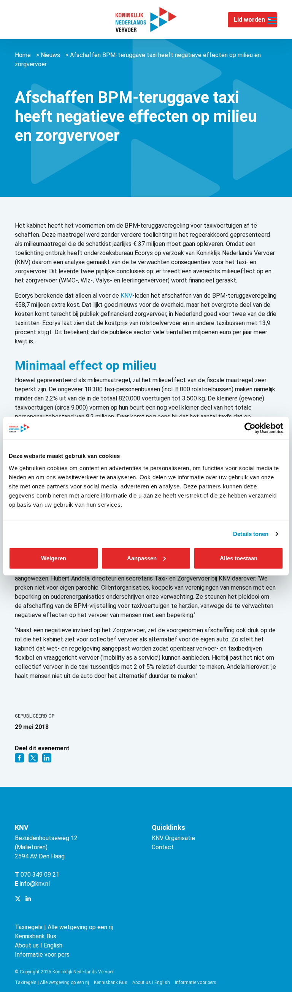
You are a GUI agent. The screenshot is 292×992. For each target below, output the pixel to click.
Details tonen (250, 534)
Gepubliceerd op (34, 716)
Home (23, 55)
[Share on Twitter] (34, 757)
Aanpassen (142, 558)
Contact (163, 847)
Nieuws (50, 55)
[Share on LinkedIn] (46, 757)
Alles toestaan (238, 558)
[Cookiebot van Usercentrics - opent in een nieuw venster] (250, 428)
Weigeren (53, 558)
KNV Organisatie (173, 838)
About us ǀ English (38, 945)
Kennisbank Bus (35, 936)
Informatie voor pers (42, 954)
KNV (126, 295)
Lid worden (249, 19)
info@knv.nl (35, 883)
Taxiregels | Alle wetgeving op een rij (64, 927)
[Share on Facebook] (20, 757)
